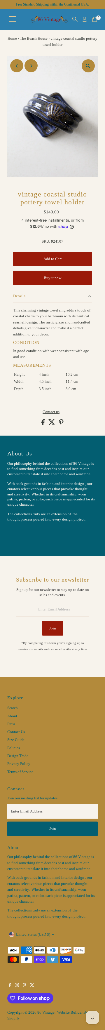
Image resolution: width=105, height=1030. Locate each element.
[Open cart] (95, 19)
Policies (13, 748)
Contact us (51, 412)
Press (11, 724)
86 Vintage (46, 1012)
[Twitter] (32, 986)
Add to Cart (52, 259)
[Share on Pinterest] (61, 424)
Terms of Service (20, 772)
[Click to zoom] (88, 65)
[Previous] (16, 65)
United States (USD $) (33, 934)
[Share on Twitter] (52, 424)
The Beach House (34, 38)
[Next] (31, 65)
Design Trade (17, 756)
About (12, 716)
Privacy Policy (18, 764)
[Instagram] (16, 986)
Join (52, 628)
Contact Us (16, 732)
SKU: (46, 241)
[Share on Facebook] (43, 424)
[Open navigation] (12, 19)
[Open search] (75, 19)
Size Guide (15, 740)
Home (12, 38)
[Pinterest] (24, 986)
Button (18, 534)
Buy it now (52, 278)
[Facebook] (10, 986)
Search (12, 708)
